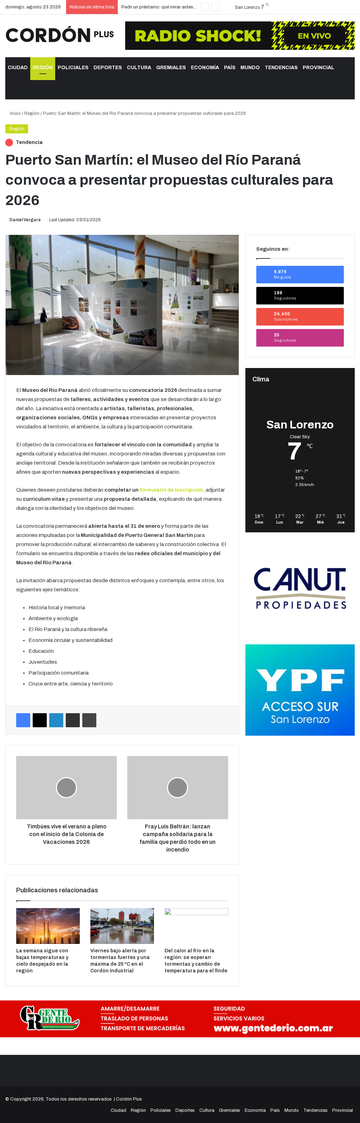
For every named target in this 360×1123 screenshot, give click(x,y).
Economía (205, 67)
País (230, 67)
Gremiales (171, 67)
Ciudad (18, 67)
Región (43, 67)
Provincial (318, 67)
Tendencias (281, 67)
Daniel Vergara (25, 219)
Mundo (250, 67)
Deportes (108, 67)
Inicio (15, 113)
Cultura (139, 67)
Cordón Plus (129, 1099)
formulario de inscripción (171, 490)
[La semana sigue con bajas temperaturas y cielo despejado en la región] (48, 926)
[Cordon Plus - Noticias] (60, 34)
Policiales (73, 67)
